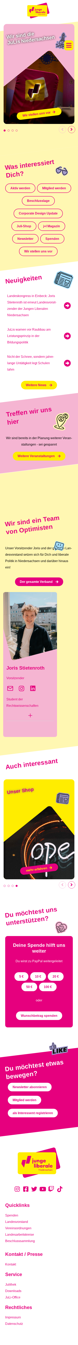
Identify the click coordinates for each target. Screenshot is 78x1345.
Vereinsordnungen (18, 1228)
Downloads (13, 1291)
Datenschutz (14, 1323)
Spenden (11, 1215)
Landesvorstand (16, 1221)
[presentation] (5, 131)
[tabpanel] (39, 74)
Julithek (10, 1284)
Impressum (13, 1317)
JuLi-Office (12, 1297)
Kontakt (10, 1264)
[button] (68, 45)
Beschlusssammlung (20, 1241)
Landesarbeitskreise (19, 1234)
